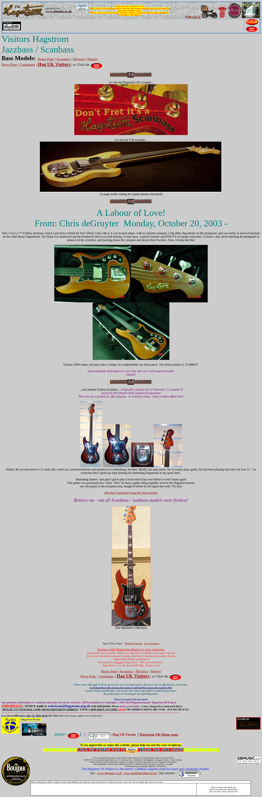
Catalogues (27, 64)
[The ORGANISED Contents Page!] (97, 64)
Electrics (79, 59)
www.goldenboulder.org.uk (140, 773)
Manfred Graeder (133, 643)
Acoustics (63, 59)
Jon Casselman (151, 643)
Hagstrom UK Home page (159, 734)
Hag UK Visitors (54, 64)
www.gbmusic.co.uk (109, 773)
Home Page (46, 59)
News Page (9, 64)
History (92, 59)
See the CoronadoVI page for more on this (131, 492)
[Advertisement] (113, 789)
